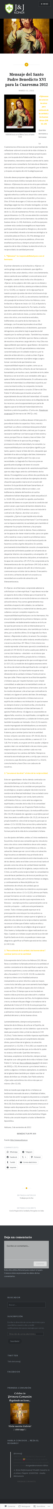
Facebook (14, 1371)
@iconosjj (18, 1453)
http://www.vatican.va (18, 1140)
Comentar (40, 1264)
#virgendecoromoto (34, 1465)
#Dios (45, 1465)
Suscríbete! (14, 1341)
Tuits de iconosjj (14, 1361)
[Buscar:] (26, 1305)
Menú (45, 4)
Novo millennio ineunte (29, 1063)
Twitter (13, 1355)
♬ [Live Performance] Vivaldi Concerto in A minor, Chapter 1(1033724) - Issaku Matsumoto (32, 1473)
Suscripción (15, 1316)
